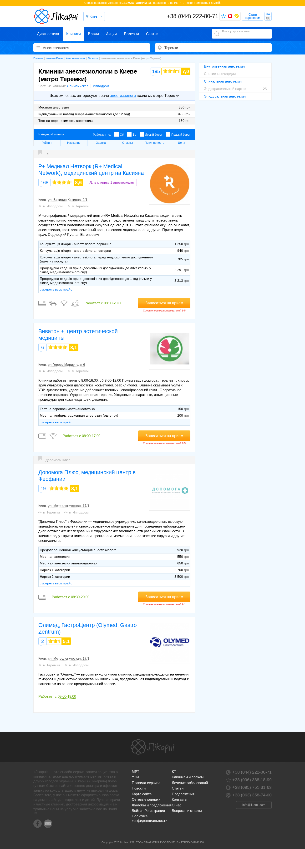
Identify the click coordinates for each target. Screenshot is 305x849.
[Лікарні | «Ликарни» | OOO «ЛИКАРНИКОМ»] (152, 747)
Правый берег (180, 134)
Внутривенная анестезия (224, 66)
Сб (122, 134)
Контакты (179, 799)
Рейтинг (47, 142)
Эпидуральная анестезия (225, 96)
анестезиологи (123, 96)
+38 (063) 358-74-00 (252, 795)
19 (43, 488)
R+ (48, 154)
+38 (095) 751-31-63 (252, 787)
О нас (176, 805)
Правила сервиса (146, 783)
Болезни (131, 34)
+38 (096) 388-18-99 (252, 779)
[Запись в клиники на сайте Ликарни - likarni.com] (56, 16)
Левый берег (153, 134)
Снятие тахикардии (220, 74)
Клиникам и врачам (187, 777)
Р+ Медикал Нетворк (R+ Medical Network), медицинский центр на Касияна (91, 169)
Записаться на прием (164, 303)
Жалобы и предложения (152, 805)
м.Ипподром (53, 206)
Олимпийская (77, 86)
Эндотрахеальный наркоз (225, 89)
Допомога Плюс (58, 460)
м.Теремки (80, 206)
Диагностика (48, 34)
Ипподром (101, 86)
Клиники (73, 34)
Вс (134, 134)
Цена (181, 142)
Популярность (154, 142)
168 (44, 182)
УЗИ (135, 777)
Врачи (93, 34)
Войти (137, 811)
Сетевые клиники (146, 799)
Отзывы (127, 142)
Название (74, 142)
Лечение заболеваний (190, 783)
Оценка (101, 142)
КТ (174, 772)
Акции (111, 34)
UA (268, 14)
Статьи (152, 34)
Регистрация (154, 811)
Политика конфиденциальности (149, 818)
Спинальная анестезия (223, 81)
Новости (139, 788)
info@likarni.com (253, 805)
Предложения (183, 794)
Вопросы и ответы (187, 811)
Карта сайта (142, 794)
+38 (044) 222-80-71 (192, 16)
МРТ (135, 772)
